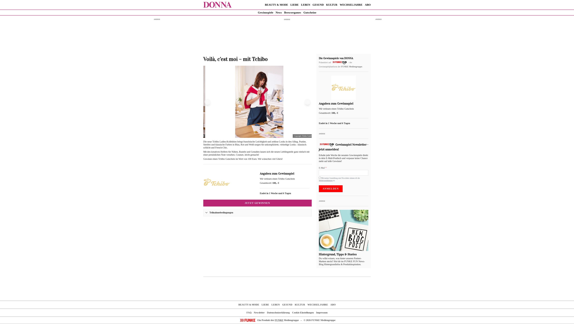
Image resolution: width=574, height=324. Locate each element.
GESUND (318, 4)
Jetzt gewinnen (257, 203)
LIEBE (294, 4)
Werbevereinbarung (326, 180)
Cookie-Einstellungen (303, 312)
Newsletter (259, 312)
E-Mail (322, 168)
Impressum (322, 312)
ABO (368, 4)
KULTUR (331, 4)
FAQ (248, 312)
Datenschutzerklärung (278, 312)
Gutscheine (309, 12)
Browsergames (292, 12)
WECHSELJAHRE (351, 4)
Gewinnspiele (265, 12)
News (279, 12)
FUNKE (279, 320)
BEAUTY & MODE (276, 4)
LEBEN (305, 4)
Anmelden (331, 188)
